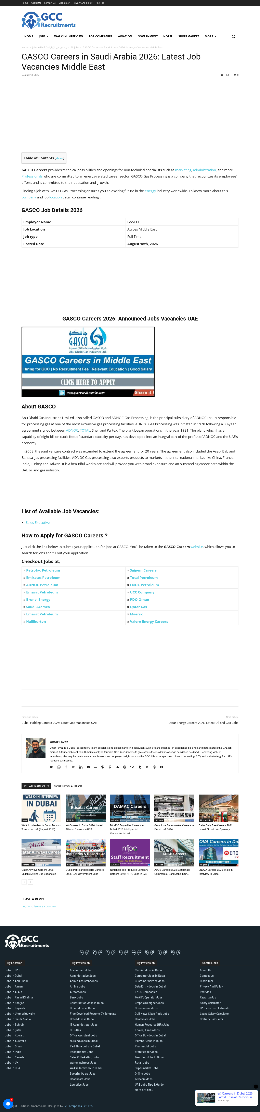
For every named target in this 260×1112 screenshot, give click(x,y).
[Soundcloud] (119, 767)
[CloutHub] (60, 767)
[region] (53, 1082)
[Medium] (89, 767)
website (197, 546)
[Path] (104, 767)
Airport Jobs (205, 820)
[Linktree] (178, 952)
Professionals (32, 176)
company (29, 197)
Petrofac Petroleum (43, 570)
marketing (183, 170)
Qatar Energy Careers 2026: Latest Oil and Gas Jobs (203, 723)
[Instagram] (75, 767)
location (55, 197)
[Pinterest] (111, 767)
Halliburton (36, 621)
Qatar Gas (138, 606)
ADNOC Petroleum (42, 585)
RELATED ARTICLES (36, 786)
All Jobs (75, 47)
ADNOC (72, 430)
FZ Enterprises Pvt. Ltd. (78, 1106)
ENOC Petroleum (144, 585)
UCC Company (142, 592)
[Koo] (113, 952)
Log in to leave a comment (39, 906)
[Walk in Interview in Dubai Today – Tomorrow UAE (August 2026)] (41, 808)
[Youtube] (163, 767)
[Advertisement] (130, 124)
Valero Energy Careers (149, 621)
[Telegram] (152, 952)
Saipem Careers (143, 570)
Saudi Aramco (38, 606)
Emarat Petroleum (42, 592)
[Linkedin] (82, 767)
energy (150, 190)
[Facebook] (67, 767)
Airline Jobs (28, 864)
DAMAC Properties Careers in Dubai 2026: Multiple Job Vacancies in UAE (127, 829)
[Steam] (133, 767)
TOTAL (85, 430)
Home (25, 47)
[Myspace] (97, 767)
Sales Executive (38, 522)
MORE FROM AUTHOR (68, 786)
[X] (148, 767)
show (59, 158)
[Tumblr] (141, 767)
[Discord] (100, 952)
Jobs (25, 820)
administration (204, 170)
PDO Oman (139, 599)
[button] (233, 36)
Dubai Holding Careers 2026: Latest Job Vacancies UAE (59, 723)
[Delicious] (94, 952)
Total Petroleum (144, 577)
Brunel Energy (38, 599)
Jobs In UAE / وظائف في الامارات (49, 47)
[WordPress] (156, 767)
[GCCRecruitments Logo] (49, 20)
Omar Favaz (59, 742)
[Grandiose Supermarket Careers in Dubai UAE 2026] (174, 808)
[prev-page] (24, 882)
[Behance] (53, 767)
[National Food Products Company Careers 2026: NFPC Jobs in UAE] (130, 852)
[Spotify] (126, 767)
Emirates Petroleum (43, 577)
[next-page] (30, 882)
